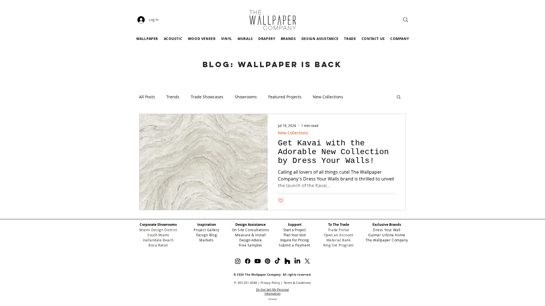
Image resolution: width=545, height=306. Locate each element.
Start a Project (294, 230)
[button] (288, 38)
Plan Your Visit (295, 235)
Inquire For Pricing (294, 240)
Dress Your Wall (387, 230)
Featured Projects (284, 96)
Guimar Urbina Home (386, 235)
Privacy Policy (270, 283)
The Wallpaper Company (387, 240)
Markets (206, 240)
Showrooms (246, 96)
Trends (172, 96)
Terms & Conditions (297, 283)
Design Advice (250, 240)
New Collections (328, 96)
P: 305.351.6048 (245, 283)
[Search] (406, 20)
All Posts (147, 96)
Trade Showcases (207, 96)
